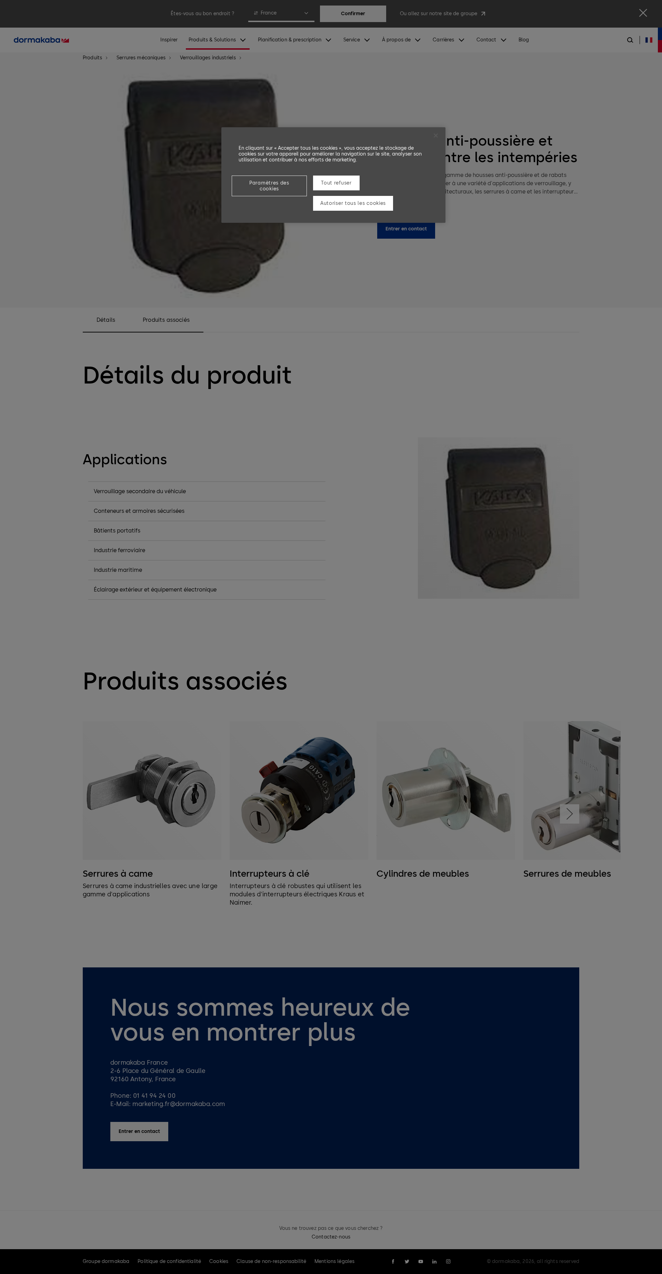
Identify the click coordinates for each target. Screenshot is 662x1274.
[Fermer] (435, 135)
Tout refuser (336, 183)
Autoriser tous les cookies (353, 203)
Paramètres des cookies (269, 186)
